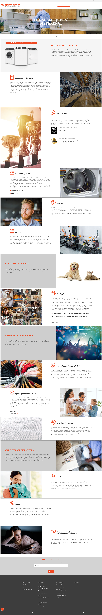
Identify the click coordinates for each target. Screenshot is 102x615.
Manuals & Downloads (43, 588)
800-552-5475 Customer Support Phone (62, 590)
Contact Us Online (60, 587)
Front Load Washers (26, 582)
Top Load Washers (26, 584)
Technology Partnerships (61, 595)
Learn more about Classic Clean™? (19, 409)
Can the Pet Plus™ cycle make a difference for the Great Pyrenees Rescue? (69, 316)
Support (53, 5)
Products (47, 5)
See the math (13, 94)
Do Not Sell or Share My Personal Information (60, 613)
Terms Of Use (41, 613)
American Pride (14, 193)
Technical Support (60, 593)
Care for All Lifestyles (79, 36)
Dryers (23, 587)
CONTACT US (59, 579)
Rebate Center (94, 5)
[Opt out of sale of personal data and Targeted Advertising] (2, 609)
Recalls (39, 604)
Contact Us (86, 5)
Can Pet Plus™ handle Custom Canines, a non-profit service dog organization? (70, 313)
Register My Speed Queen (82, 1)
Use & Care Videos (42, 600)
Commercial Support (43, 607)
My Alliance (76, 582)
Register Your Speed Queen (41, 583)
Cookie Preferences (48, 613)
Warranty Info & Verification (44, 597)
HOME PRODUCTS (26, 579)
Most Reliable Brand (22, 36)
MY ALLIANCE (77, 579)
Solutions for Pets (40, 36)
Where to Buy (75, 1)
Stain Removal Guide (43, 602)
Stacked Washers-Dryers (27, 589)
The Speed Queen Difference (63, 5)
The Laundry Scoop (77, 5)
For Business (25, 0)
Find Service (90, 1)
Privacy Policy (36, 613)
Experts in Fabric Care (60, 36)
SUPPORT (40, 579)
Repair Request (41, 586)
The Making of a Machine (17, 190)
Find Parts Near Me (42, 593)
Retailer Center (77, 584)
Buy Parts (40, 595)
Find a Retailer (59, 582)
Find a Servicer (59, 584)
